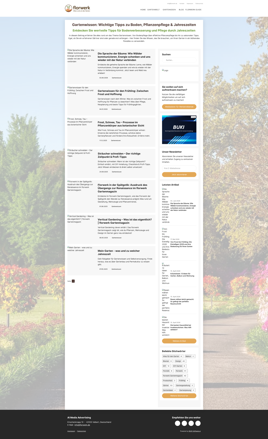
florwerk (181, 371)
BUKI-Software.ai (195, 431)
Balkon (190, 356)
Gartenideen (169, 390)
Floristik (167, 371)
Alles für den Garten (172, 356)
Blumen (167, 361)
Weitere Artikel (179, 341)
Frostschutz (169, 380)
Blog (181, 10)
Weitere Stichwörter (179, 396)
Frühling (183, 380)
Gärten (167, 385)
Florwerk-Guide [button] (193, 10)
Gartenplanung (186, 390)
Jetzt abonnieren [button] (179, 174)
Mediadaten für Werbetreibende (179, 107)
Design (180, 361)
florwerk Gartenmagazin (174, 376)
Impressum (71, 431)
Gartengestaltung (184, 385)
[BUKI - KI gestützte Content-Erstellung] (179, 129)
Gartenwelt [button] (153, 10)
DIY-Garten (179, 366)
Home (143, 10)
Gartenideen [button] (169, 10)
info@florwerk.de (82, 425)
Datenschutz (81, 431)
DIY (166, 366)
